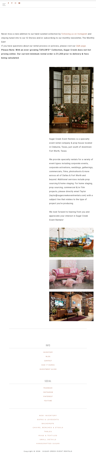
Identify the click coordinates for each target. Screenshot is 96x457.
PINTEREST (48, 396)
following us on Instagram (74, 34)
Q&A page (81, 46)
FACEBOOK (48, 388)
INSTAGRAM (48, 392)
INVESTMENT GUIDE (48, 369)
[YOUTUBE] (19, 3)
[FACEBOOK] (8, 3)
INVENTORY (48, 352)
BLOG (48, 356)
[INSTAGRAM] (15, 3)
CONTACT (48, 361)
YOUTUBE (48, 401)
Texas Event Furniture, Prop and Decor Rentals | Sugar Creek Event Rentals (48, 22)
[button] (48, 4)
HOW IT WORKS (48, 365)
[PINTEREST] (12, 3)
